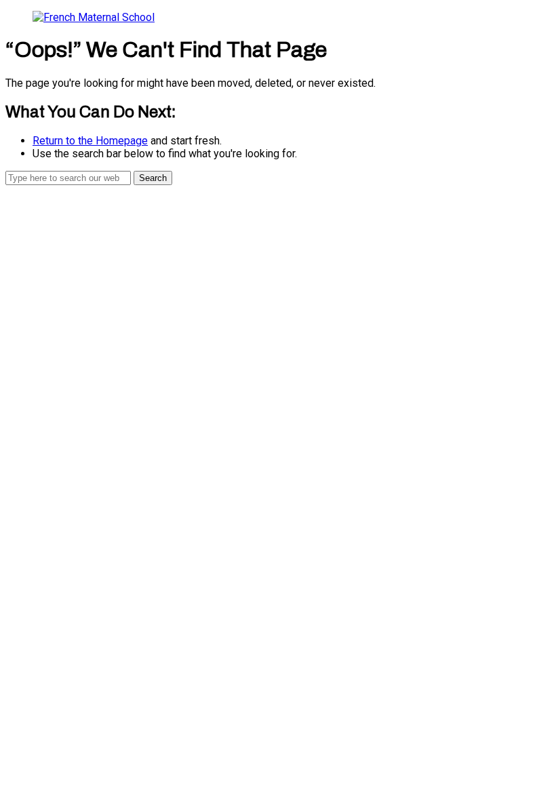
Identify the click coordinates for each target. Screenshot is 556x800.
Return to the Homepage (90, 140)
